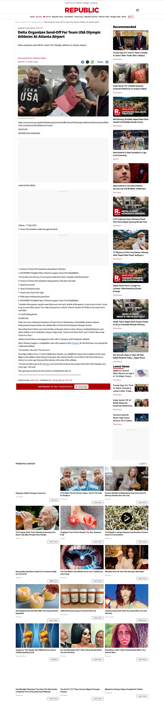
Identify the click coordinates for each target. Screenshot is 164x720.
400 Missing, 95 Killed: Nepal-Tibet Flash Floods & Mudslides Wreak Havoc (130, 121)
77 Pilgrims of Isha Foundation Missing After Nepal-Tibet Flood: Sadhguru (130, 254)
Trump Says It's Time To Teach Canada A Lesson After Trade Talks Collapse (130, 54)
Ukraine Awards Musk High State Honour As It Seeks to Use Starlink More (123, 419)
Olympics (75, 343)
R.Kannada (94, 3)
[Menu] (136, 10)
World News (117, 59)
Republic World (69, 3)
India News (117, 226)
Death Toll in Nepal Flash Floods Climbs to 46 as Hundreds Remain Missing (130, 323)
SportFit (21, 61)
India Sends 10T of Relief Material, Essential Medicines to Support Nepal (129, 87)
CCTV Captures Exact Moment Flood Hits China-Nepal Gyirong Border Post (130, 220)
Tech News (117, 192)
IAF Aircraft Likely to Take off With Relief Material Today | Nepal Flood (129, 356)
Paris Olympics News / (36, 22)
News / (17, 22)
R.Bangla (86, 3)
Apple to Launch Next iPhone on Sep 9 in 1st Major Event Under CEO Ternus (123, 375)
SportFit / (24, 22)
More (130, 17)
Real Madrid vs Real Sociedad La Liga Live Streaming (129, 154)
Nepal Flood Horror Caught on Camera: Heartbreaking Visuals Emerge (127, 288)
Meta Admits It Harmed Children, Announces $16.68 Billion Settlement (129, 187)
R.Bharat (78, 3)
